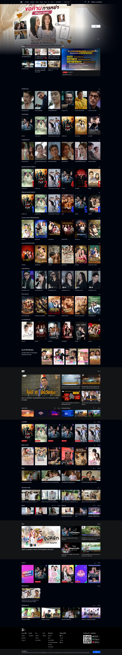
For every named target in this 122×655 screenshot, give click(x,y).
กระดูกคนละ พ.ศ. (65, 110)
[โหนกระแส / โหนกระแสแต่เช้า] (54, 413)
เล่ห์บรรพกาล (77, 239)
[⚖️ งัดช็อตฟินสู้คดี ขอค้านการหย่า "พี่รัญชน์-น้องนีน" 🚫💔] (41, 52)
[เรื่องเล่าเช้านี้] (28, 413)
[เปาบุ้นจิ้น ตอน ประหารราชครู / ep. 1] (54, 456)
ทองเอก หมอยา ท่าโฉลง (92, 265)
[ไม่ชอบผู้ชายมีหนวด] (28, 100)
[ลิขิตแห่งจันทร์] (41, 229)
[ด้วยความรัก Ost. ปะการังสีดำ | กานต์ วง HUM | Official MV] (71, 547)
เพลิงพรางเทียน (64, 239)
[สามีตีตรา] (94, 203)
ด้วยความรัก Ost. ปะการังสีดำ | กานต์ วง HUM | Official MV (70, 555)
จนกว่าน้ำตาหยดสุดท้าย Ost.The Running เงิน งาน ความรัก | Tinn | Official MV (91, 555)
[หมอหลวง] (28, 229)
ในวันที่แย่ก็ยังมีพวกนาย (26, 515)
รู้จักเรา (49, 638)
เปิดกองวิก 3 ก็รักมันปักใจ (66, 619)
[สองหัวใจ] (28, 125)
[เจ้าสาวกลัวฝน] (83, 357)
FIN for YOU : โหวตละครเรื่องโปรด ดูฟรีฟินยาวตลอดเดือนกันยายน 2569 (40, 70)
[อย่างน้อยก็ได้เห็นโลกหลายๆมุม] (81, 151)
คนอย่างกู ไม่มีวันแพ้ (38, 110)
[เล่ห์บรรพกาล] (81, 229)
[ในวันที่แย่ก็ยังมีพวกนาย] (28, 510)
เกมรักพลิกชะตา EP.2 (39, 290)
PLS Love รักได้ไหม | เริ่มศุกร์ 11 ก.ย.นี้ (81, 515)
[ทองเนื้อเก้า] (28, 254)
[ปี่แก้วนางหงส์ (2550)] (95, 357)
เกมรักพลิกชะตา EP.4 (66, 290)
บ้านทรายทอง (77, 136)
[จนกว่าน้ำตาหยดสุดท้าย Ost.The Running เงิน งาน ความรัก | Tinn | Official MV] (91, 547)
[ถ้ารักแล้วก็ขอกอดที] (28, 64)
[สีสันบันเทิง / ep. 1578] (28, 574)
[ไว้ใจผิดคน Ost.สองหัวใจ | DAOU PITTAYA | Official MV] (71, 531)
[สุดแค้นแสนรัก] (68, 254)
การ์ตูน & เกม (24, 640)
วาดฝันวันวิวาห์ (38, 136)
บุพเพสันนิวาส (37, 265)
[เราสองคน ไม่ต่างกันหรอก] (81, 100)
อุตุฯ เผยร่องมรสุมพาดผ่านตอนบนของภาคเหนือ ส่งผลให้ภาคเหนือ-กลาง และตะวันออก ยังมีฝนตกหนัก (71, 387)
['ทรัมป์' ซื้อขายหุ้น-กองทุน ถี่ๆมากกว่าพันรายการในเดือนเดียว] (91, 396)
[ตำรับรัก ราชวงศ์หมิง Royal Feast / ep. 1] (81, 456)
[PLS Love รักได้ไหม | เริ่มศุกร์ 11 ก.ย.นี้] (81, 510)
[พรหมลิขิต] (81, 254)
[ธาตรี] (68, 203)
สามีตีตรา (90, 214)
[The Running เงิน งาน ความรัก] (54, 125)
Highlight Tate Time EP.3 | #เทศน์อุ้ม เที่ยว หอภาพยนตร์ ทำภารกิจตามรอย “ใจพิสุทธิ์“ (30, 600)
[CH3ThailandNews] (68, 413)
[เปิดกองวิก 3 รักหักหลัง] (31, 613)
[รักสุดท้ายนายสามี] (68, 305)
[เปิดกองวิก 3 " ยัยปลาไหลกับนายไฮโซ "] (91, 613)
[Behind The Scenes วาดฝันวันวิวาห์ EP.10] (71, 495)
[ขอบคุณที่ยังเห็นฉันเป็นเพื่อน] (31, 475)
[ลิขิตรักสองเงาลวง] (54, 305)
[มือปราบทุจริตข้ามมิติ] (28, 305)
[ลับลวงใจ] (41, 331)
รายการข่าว (37, 638)
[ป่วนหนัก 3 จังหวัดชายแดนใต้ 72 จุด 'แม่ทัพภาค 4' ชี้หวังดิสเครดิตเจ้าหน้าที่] (71, 396)
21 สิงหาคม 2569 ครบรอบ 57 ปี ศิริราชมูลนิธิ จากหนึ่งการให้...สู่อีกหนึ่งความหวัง (67, 515)
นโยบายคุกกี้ (50, 644)
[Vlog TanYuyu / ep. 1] (94, 574)
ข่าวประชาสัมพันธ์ (37, 640)
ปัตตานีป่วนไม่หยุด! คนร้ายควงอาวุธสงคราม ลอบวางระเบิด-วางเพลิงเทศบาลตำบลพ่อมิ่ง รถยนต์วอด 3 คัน (91, 387)
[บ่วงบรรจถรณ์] (54, 229)
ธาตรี (63, 214)
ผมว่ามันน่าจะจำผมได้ (92, 110)
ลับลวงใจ (36, 341)
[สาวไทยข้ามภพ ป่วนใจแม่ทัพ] (41, 305)
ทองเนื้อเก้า (24, 265)
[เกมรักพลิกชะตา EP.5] (81, 280)
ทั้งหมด (99, 371)
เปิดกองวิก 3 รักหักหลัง (26, 619)
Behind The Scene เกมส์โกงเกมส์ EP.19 (53, 69)
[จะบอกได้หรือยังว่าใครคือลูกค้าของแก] (71, 475)
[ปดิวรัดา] (94, 178)
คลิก (96, 26)
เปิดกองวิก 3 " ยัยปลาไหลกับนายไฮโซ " (89, 619)
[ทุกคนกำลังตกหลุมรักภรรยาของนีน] (41, 151)
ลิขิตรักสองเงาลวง (51, 316)
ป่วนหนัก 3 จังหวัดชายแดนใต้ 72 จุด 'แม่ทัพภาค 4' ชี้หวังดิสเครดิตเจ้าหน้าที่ (71, 403)
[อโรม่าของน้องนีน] (68, 151)
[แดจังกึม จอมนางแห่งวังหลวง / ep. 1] (41, 456)
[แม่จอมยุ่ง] (71, 357)
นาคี (89, 239)
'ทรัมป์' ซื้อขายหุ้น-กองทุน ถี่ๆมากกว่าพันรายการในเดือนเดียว (91, 403)
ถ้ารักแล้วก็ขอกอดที (25, 69)
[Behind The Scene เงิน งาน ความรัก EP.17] (31, 495)
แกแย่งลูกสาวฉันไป (25, 161)
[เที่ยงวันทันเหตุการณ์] (41, 413)
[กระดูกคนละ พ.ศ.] (68, 100)
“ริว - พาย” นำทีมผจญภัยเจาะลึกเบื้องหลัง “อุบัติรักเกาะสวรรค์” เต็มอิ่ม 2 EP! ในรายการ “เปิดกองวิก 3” (94, 515)
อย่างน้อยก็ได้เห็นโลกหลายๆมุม (80, 161)
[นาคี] (94, 229)
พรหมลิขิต (77, 265)
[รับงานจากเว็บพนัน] (41, 510)
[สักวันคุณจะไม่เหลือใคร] (54, 151)
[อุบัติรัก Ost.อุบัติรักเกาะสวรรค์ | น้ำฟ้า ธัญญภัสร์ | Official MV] (54, 52)
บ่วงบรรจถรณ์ (51, 239)
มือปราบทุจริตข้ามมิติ (25, 316)
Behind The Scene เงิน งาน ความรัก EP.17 (30, 502)
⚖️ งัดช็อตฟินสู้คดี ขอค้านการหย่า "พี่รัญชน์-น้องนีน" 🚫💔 (41, 57)
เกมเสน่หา (77, 341)
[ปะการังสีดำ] (81, 178)
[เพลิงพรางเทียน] (68, 229)
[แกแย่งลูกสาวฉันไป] (28, 151)
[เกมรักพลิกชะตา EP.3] (54, 280)
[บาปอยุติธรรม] (68, 331)
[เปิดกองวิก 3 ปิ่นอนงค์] (51, 613)
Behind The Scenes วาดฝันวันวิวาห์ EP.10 (70, 502)
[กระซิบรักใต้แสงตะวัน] (94, 305)
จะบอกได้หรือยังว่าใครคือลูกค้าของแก (68, 482)
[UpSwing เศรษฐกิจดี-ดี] (81, 413)
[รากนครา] (94, 331)
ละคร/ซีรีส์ (23, 635)
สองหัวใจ (23, 136)
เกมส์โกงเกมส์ (64, 136)
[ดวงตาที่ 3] (54, 331)
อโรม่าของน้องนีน (65, 161)
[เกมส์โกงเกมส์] (68, 125)
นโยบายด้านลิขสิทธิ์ (51, 640)
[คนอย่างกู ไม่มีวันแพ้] (41, 100)
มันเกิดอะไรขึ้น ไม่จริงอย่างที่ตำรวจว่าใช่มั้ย (89, 482)
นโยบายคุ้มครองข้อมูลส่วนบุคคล (53, 642)
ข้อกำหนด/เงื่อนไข (50, 647)
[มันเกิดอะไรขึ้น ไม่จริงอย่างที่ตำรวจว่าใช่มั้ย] (91, 475)
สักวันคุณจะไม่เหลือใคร (52, 161)
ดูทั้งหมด (70, 74)
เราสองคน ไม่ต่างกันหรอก (79, 110)
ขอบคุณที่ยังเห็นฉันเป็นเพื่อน (27, 482)
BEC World (50, 635)
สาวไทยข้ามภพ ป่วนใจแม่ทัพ (40, 316)
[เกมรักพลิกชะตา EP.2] (41, 280)
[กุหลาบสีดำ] (94, 125)
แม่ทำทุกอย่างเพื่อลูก (92, 161)
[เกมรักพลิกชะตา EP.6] (94, 280)
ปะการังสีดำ (77, 188)
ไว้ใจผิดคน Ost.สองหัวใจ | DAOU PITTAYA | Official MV (70, 538)
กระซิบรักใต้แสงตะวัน (92, 316)
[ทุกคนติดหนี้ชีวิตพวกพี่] (54, 100)
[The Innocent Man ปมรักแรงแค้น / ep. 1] (94, 456)
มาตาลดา (50, 265)
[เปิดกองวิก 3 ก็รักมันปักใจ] (71, 613)
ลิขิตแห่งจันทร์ (37, 239)
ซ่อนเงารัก (23, 341)
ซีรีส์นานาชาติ (24, 638)
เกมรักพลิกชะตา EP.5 (79, 290)
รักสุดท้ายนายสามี (65, 316)
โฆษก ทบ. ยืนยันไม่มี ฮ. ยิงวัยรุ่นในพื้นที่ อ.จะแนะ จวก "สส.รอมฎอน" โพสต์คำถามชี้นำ (40, 399)
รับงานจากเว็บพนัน (38, 515)
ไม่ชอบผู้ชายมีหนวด (25, 110)
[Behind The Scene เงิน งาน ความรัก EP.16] (51, 495)
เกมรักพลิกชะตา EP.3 (52, 290)
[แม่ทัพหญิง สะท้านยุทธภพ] (81, 305)
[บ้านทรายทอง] (81, 125)
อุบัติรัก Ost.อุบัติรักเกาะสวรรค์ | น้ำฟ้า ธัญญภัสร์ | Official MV (54, 57)
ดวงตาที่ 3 (50, 341)
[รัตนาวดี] (47, 357)
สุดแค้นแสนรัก (64, 265)
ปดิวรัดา (89, 188)
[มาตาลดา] (54, 254)
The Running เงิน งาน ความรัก (54, 136)
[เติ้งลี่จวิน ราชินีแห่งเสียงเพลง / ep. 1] (28, 456)
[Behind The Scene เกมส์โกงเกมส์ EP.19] (54, 64)
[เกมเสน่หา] (81, 331)
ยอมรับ (96, 652)
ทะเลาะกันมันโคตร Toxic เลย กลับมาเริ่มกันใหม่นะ (50, 482)
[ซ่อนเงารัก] (28, 331)
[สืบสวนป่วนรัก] (59, 357)
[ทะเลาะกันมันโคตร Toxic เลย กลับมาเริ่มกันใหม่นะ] (51, 475)
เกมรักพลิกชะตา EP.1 (26, 290)
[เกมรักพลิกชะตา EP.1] (28, 280)
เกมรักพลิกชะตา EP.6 (92, 290)
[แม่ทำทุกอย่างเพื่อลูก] (94, 151)
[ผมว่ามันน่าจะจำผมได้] (94, 100)
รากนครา (90, 341)
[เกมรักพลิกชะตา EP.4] (68, 280)
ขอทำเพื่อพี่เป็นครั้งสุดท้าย (26, 56)
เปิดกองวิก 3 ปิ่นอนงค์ (46, 619)
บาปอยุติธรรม (64, 341)
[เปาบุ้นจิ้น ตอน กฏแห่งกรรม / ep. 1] (68, 456)
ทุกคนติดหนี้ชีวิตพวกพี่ (52, 110)
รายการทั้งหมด (31, 635)
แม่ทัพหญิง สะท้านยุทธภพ (79, 316)
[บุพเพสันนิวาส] (41, 254)
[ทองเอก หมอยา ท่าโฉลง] (94, 254)
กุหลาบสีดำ (90, 136)
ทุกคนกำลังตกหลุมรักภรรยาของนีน (41, 162)
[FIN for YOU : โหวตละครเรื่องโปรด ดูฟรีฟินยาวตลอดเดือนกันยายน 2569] (41, 64)
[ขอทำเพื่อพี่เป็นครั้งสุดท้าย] (28, 52)
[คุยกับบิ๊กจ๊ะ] (94, 413)
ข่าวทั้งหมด (37, 635)
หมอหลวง (23, 239)
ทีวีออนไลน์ (44, 635)
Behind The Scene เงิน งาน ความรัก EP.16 (50, 502)
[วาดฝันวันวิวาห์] (41, 125)
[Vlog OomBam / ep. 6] (54, 574)
